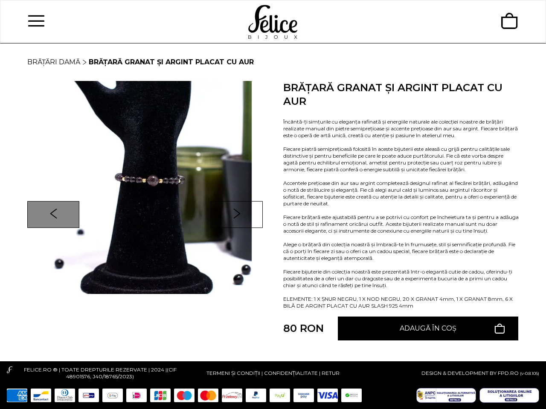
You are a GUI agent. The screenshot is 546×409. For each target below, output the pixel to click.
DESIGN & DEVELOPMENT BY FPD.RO (470, 373)
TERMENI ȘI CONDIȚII (233, 373)
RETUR (331, 373)
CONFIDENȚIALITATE (291, 373)
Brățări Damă (53, 62)
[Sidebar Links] (36, 22)
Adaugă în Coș (428, 328)
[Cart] (509, 22)
